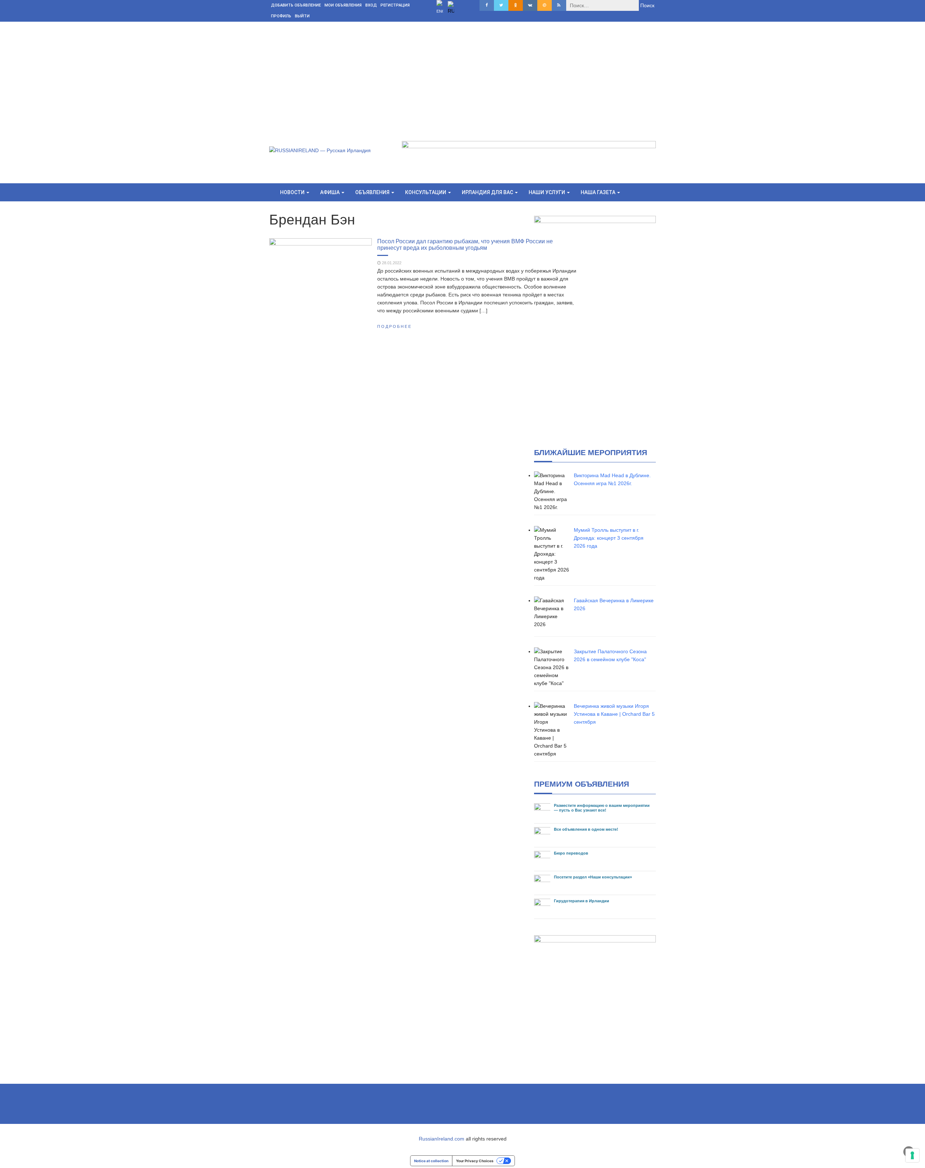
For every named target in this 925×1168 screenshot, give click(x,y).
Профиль (281, 16)
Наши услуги (547, 192)
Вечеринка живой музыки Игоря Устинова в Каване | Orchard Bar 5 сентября (614, 714)
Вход (371, 5)
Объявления (373, 192)
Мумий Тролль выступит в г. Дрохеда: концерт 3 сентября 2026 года (609, 538)
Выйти (302, 16)
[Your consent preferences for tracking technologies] (912, 1155)
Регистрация (395, 5)
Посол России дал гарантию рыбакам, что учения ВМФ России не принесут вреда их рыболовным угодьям (465, 244)
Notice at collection (431, 1161)
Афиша (330, 192)
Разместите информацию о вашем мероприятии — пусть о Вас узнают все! (602, 807)
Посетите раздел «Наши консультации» (593, 877)
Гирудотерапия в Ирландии (581, 901)
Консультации (426, 192)
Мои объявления (343, 5)
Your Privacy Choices (475, 1161)
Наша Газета (598, 192)
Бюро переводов (571, 853)
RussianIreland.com (441, 1139)
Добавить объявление (296, 5)
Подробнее (394, 326)
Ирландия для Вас (488, 192)
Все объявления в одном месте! (586, 829)
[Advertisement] (462, 76)
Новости (293, 192)
